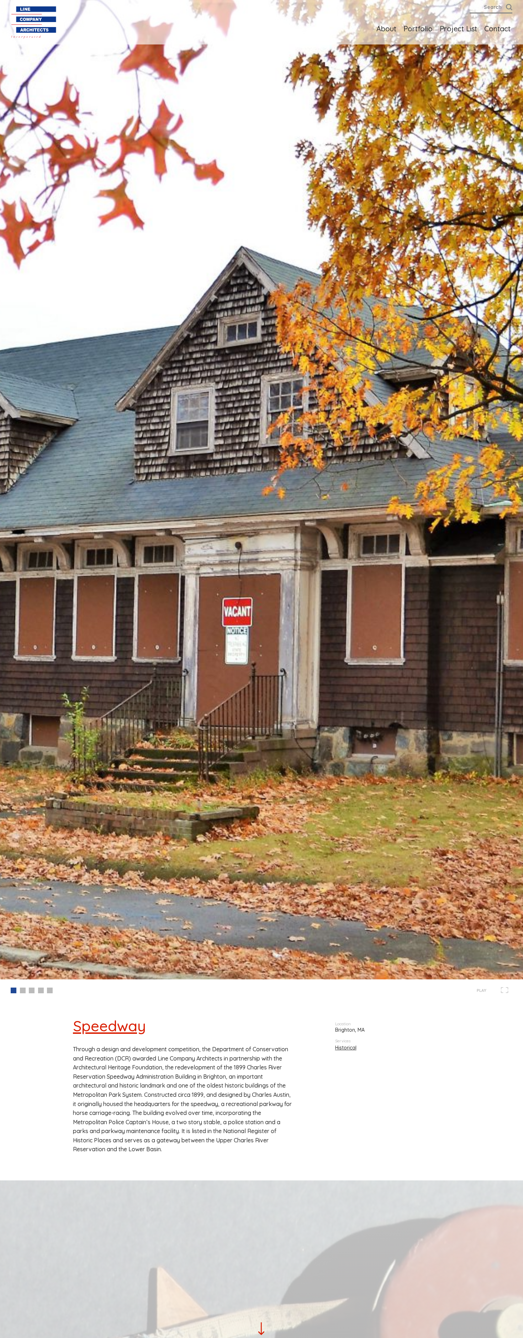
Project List (458, 28)
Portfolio (418, 28)
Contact (497, 28)
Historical (345, 1048)
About (386, 28)
